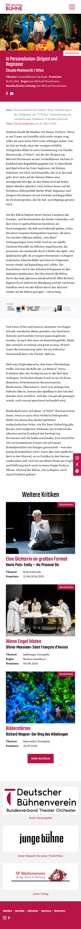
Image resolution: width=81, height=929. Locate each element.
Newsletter (19, 911)
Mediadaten (33, 911)
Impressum (46, 911)
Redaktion (7, 911)
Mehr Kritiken (40, 758)
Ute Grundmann (24, 123)
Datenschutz (59, 911)
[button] (6, 93)
